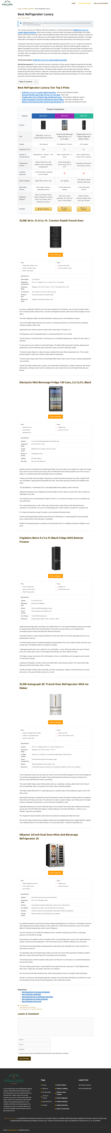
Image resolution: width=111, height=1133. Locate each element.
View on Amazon (55, 255)
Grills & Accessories (101, 3)
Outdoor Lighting (61, 1088)
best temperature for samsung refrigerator (31, 1009)
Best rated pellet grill (85, 1088)
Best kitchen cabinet (85, 1085)
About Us (45, 1088)
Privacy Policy (46, 1092)
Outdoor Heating (61, 1101)
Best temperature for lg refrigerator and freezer (37, 996)
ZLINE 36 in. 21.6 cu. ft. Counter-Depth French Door (50, 60)
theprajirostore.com (10, 1118)
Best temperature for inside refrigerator (35, 999)
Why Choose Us (47, 1101)
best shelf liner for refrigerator (28, 1007)
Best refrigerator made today (31, 994)
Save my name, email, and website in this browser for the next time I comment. (44, 1053)
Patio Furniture (61, 1085)
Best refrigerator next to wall (31, 1001)
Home (73, 3)
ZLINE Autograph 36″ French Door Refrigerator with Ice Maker (43, 99)
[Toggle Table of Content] (35, 81)
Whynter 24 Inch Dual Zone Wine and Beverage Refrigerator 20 (43, 102)
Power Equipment (62, 1098)
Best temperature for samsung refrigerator (36, 992)
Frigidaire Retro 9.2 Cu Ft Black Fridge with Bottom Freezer (42, 97)
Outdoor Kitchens (84, 3)
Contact (44, 1105)
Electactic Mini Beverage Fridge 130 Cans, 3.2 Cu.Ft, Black (41, 95)
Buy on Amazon (44, 209)
